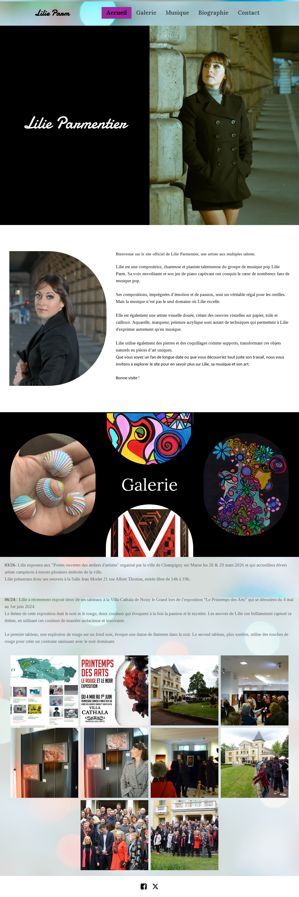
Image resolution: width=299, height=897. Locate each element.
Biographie (213, 12)
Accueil (116, 12)
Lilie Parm (52, 13)
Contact (249, 12)
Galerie (146, 12)
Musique (177, 12)
